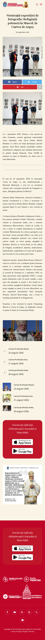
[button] (41, 4)
